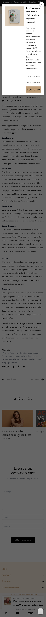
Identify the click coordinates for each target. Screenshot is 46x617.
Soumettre (33, 89)
